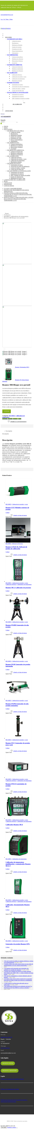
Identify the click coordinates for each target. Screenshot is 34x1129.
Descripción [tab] (9, 431)
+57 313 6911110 (5, 1048)
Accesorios (14, 62)
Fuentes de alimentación (17, 177)
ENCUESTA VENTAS (7, 1063)
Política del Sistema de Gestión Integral (12, 1079)
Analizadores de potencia (18, 96)
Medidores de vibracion (17, 58)
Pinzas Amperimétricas (17, 51)
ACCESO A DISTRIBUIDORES (13, 188)
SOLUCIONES (8, 37)
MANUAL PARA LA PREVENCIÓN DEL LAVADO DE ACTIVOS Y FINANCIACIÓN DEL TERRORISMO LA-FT (18, 199)
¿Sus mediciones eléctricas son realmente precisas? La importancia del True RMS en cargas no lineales (18, 987)
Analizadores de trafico (17, 84)
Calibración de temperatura (18, 78)
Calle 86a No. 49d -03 (6, 1037)
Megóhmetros (15, 43)
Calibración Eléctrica (17, 74)
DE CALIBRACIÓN (12, 72)
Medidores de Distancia (17, 70)
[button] (3, 120)
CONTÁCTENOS (9, 110)
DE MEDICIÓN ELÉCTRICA (14, 39)
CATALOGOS (8, 182)
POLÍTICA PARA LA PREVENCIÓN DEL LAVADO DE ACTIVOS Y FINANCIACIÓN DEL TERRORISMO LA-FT (18, 194)
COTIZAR (6, 411)
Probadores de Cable (17, 49)
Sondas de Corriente (16, 47)
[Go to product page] (19, 491)
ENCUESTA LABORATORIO (9, 1070)
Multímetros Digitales (17, 45)
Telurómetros (15, 53)
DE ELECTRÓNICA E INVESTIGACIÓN (17, 92)
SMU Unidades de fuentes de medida (20, 98)
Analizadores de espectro (18, 94)
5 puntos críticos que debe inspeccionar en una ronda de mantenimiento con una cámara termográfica (18, 964)
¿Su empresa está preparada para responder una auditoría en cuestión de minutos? (16, 969)
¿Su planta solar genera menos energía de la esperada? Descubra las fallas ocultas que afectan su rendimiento (18, 979)
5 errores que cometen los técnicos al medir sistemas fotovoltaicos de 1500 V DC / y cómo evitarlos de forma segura (18, 973)
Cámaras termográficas (17, 57)
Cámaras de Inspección (17, 66)
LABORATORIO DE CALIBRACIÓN (13, 104)
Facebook (4, 418)
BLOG (6, 181)
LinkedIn (10, 418)
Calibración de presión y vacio (19, 76)
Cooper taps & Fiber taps (18, 90)
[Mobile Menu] (1, 123)
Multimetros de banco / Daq (18, 178)
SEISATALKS (8, 184)
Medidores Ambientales (17, 68)
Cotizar (7, 512)
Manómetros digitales (17, 80)
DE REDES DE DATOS (13, 82)
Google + (15, 418)
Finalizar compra (11, 1127)
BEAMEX (12, 415)
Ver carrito (3, 1127)
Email (19, 418)
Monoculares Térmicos (17, 60)
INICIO (6, 126)
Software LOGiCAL (17, 543)
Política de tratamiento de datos (10, 1089)
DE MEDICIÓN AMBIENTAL (14, 64)
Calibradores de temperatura (24, 584)
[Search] (17, 122)
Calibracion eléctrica (11, 584)
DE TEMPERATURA (12, 55)
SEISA (6, 128)
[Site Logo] (6, 28)
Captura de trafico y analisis (18, 88)
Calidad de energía (16, 41)
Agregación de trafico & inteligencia (20, 86)
